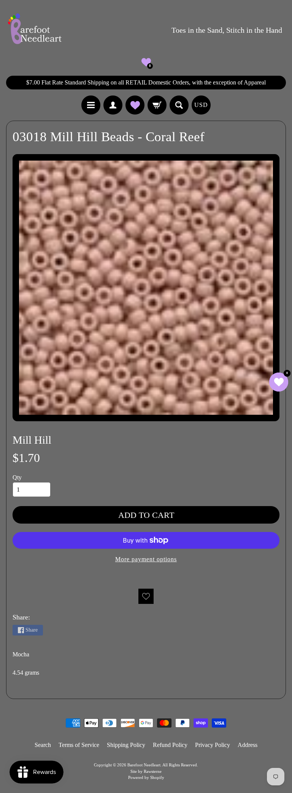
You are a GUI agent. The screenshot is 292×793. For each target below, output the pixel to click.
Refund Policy (170, 745)
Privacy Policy (212, 745)
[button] (146, 62)
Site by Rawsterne (146, 771)
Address (247, 745)
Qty (17, 477)
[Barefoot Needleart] (34, 30)
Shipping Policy (126, 745)
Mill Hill (32, 440)
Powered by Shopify (146, 777)
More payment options (146, 559)
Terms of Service (79, 745)
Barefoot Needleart (143, 765)
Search (43, 745)
